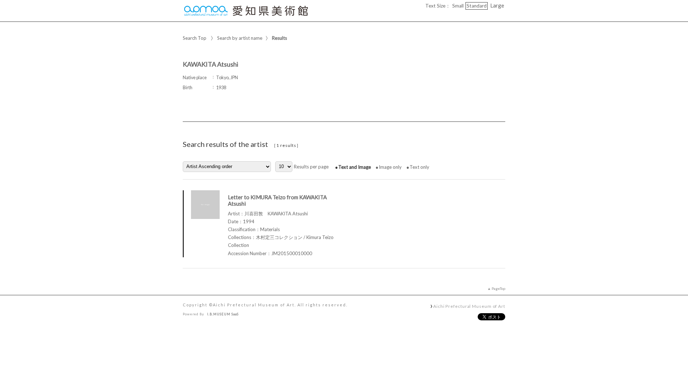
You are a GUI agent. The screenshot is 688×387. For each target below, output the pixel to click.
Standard (477, 6)
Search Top (194, 38)
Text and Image (354, 167)
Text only (419, 167)
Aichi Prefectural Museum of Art (469, 306)
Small (458, 6)
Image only (390, 167)
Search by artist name (239, 38)
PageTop (498, 288)
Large (497, 5)
